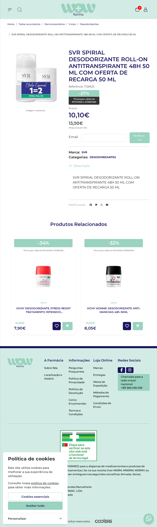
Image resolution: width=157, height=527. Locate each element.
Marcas (98, 367)
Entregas (99, 374)
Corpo (72, 24)
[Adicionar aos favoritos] (57, 326)
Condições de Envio (102, 405)
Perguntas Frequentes (76, 369)
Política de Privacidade (77, 380)
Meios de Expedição (100, 383)
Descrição (82, 166)
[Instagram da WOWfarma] (129, 370)
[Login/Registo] (145, 9)
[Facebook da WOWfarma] (121, 370)
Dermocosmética (55, 24)
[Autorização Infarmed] (78, 445)
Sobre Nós (50, 367)
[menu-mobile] (9, 9)
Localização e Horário (53, 376)
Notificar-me (139, 137)
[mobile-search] (19, 9)
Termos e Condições (76, 412)
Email (73, 137)
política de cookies (45, 483)
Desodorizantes (89, 24)
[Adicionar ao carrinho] (67, 326)
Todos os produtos (29, 24)
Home (11, 24)
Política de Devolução (76, 391)
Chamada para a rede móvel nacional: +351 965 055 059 (132, 382)
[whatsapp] (149, 518)
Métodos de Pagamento (101, 394)
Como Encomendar (77, 401)
